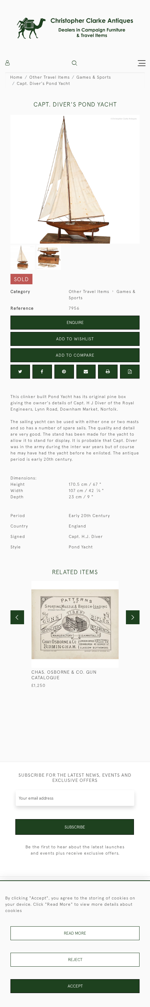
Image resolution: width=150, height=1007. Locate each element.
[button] (74, 63)
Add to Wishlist (75, 338)
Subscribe (75, 827)
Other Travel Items (49, 77)
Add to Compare (75, 355)
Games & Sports (93, 77)
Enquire (75, 322)
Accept (75, 986)
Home (16, 77)
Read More (75, 933)
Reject (75, 959)
